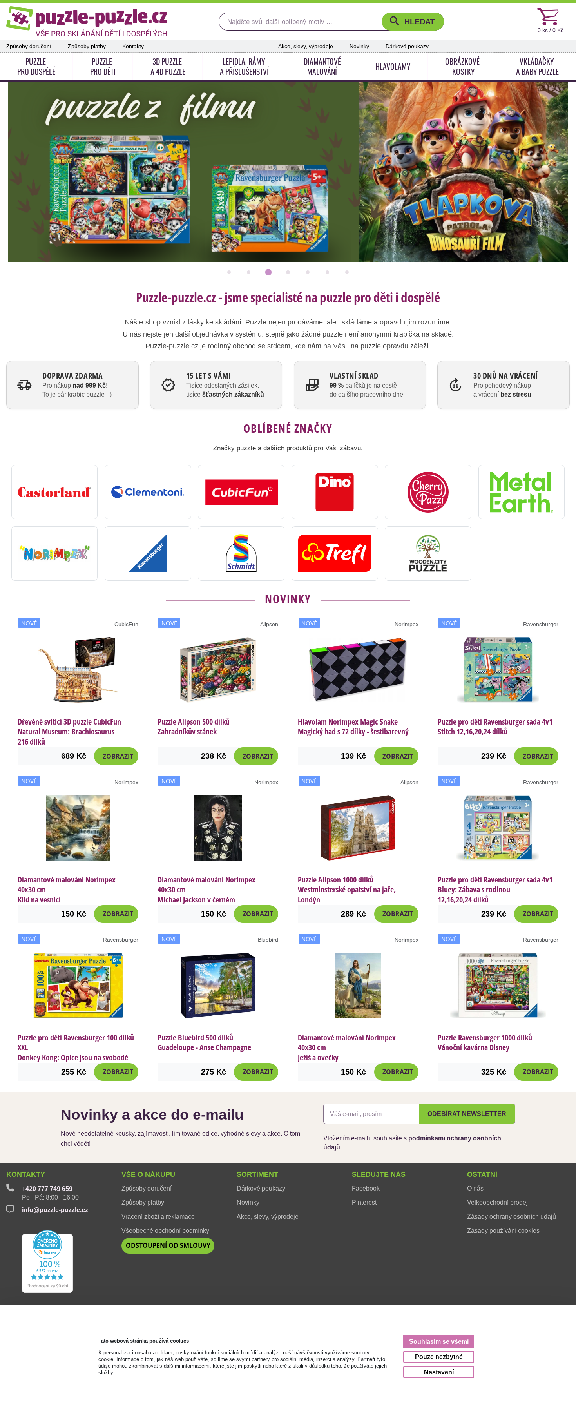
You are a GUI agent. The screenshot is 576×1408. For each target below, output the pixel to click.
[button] (413, 22)
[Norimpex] (54, 553)
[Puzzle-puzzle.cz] (86, 21)
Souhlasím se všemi (439, 1341)
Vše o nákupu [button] (148, 1174)
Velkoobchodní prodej (497, 1202)
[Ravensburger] (148, 553)
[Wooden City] (428, 553)
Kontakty (133, 46)
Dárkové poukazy (407, 46)
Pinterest (364, 1202)
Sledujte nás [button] (379, 1174)
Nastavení (439, 1372)
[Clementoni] (148, 492)
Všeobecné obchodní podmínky (165, 1230)
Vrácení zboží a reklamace (158, 1216)
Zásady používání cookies (503, 1230)
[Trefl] (335, 553)
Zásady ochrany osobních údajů (511, 1216)
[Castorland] (54, 492)
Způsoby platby (87, 46)
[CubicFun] (241, 492)
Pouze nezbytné (439, 1357)
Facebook (366, 1188)
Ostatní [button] (482, 1174)
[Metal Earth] (521, 492)
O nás (475, 1188)
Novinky (359, 46)
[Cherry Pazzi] (428, 492)
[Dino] (335, 492)
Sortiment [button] (257, 1174)
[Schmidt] (241, 553)
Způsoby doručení (28, 46)
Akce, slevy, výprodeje (305, 46)
